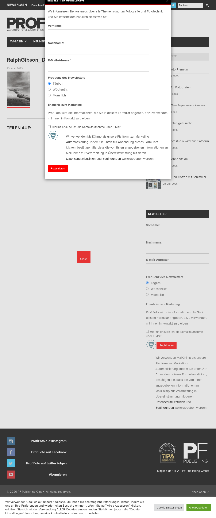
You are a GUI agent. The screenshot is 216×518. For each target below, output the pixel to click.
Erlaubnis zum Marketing (65, 105)
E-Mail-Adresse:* (59, 60)
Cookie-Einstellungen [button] (169, 507)
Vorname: (55, 25)
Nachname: (56, 43)
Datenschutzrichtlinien (81, 158)
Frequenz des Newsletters (66, 77)
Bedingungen (112, 158)
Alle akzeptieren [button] (198, 507)
